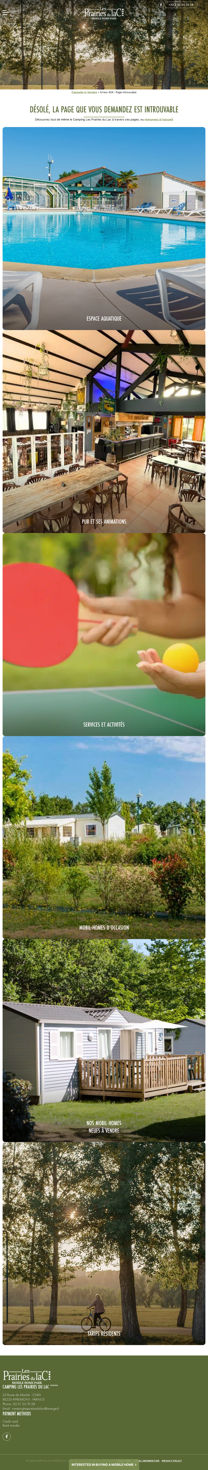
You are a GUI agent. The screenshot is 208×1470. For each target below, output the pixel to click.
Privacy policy (172, 1461)
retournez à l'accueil (159, 119)
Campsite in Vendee (84, 92)
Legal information (147, 1461)
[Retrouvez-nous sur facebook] (161, 5)
